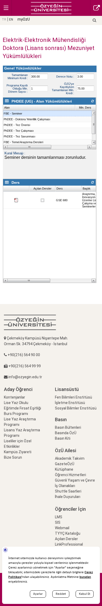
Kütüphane (64, 469)
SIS (57, 522)
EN (11, 19)
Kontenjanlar (14, 397)
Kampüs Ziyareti (17, 452)
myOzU (24, 19)
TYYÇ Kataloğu (67, 533)
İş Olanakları (65, 486)
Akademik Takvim (69, 458)
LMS (58, 517)
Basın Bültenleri (68, 427)
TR (4, 19)
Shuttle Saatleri (68, 491)
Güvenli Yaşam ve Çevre (75, 480)
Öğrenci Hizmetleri (70, 475)
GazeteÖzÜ (64, 464)
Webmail (62, 528)
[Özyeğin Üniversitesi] (51, 7)
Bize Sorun (13, 457)
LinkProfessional (69, 544)
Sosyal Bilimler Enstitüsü (76, 408)
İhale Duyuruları (67, 497)
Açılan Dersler (66, 539)
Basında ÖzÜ (65, 433)
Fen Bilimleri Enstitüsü (73, 397)
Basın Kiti (62, 438)
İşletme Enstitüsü (70, 403)
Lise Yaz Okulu (16, 403)
